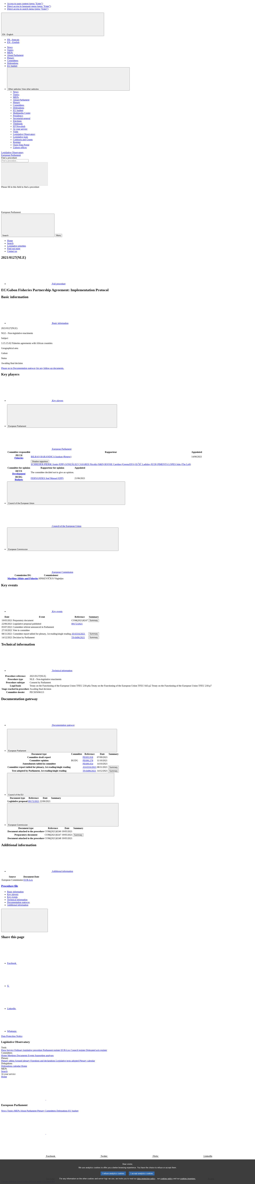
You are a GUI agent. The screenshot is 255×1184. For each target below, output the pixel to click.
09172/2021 (77, 624)
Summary (94, 620)
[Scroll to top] (24, 920)
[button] (45, 1099)
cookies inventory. (188, 1179)
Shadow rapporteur (40, 461)
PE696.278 (88, 760)
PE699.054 (88, 763)
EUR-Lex (28, 880)
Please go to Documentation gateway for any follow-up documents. (32, 368)
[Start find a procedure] (24, 174)
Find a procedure (9, 158)
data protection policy (146, 1179)
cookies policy (166, 1179)
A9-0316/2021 (78, 634)
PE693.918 (88, 757)
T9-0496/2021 (78, 637)
